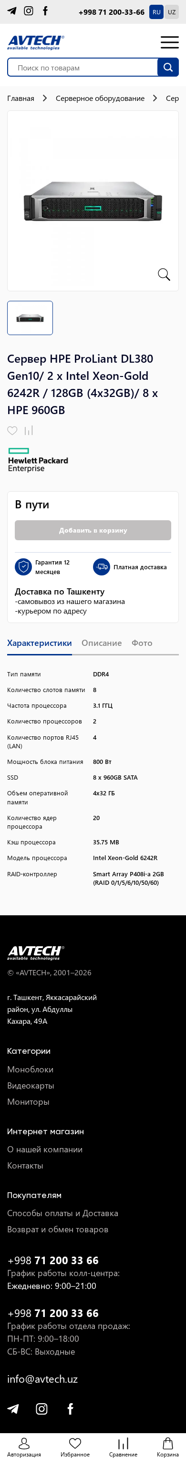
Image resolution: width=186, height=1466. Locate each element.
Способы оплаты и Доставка (62, 1213)
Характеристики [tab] (39, 642)
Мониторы (28, 1101)
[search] (168, 67)
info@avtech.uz (42, 1378)
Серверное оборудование (100, 98)
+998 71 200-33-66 (111, 12)
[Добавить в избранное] (12, 430)
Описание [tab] (102, 642)
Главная (20, 98)
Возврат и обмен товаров (58, 1229)
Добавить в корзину (93, 530)
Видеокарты (30, 1085)
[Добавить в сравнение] (29, 430)
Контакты (25, 1165)
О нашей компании (45, 1149)
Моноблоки (30, 1069)
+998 (53, 1260)
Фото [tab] (142, 642)
